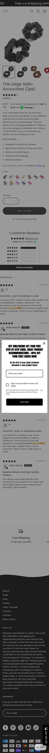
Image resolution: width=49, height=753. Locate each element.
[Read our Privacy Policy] (41, 390)
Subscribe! (24, 402)
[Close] (44, 343)
